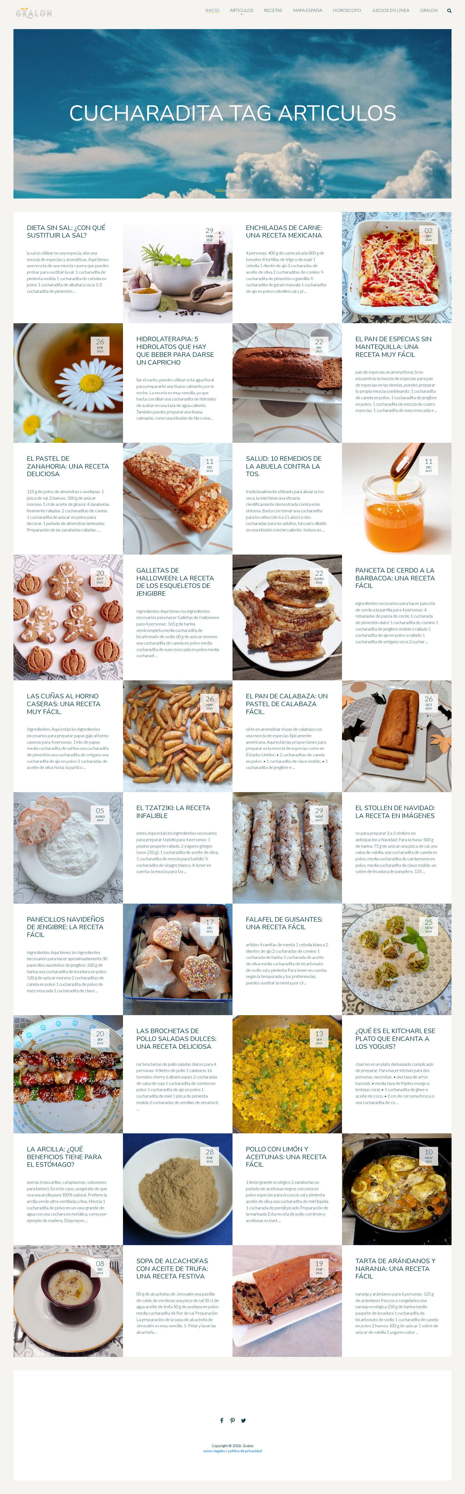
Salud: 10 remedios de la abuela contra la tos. (284, 466)
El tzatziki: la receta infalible (173, 812)
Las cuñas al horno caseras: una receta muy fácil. (64, 704)
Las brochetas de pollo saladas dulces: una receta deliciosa (176, 1039)
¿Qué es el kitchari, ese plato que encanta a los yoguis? (395, 1039)
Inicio (219, 189)
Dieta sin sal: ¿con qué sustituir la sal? (66, 232)
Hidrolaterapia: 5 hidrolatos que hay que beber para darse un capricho (175, 351)
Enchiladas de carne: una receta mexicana (284, 232)
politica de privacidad (245, 1451)
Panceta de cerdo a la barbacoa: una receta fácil (395, 578)
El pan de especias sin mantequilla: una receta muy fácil (393, 347)
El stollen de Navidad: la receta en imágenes (395, 812)
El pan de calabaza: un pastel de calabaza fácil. (287, 704)
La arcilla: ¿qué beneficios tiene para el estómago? (64, 1157)
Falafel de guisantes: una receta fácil (284, 923)
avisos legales (214, 1451)
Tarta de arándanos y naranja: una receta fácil (395, 1269)
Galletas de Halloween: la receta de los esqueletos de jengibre (175, 582)
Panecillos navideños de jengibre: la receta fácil (65, 927)
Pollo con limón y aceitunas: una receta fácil (286, 1157)
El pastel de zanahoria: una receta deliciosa (68, 466)
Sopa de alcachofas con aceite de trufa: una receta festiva (172, 1269)
